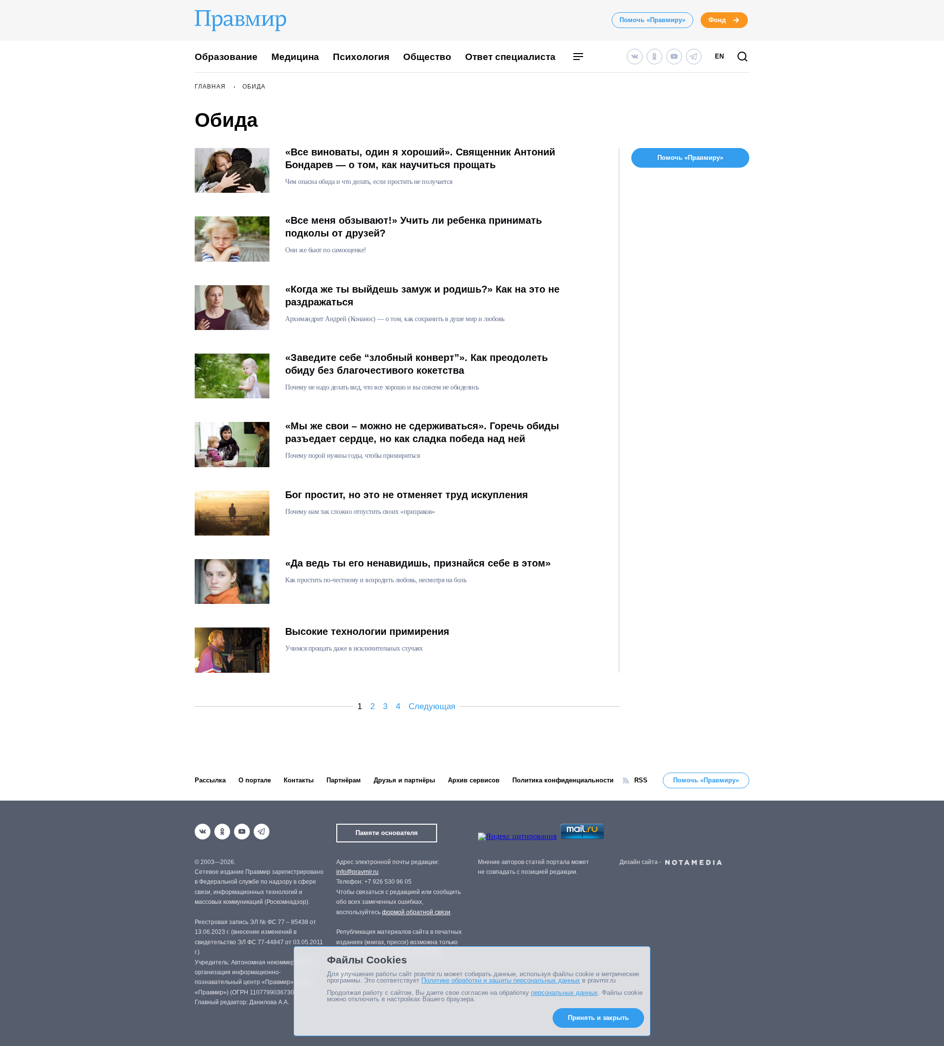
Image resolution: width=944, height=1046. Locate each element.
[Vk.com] (635, 56)
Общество (427, 57)
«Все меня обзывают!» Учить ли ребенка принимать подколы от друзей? (413, 227)
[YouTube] (674, 56)
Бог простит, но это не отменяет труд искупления (406, 494)
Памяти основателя (386, 833)
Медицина (295, 57)
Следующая (432, 706)
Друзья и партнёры (404, 780)
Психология (361, 57)
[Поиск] (742, 57)
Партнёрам (343, 780)
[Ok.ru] (654, 56)
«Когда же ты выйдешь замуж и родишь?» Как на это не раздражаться (422, 295)
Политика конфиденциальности (563, 780)
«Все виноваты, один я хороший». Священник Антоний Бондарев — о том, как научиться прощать (420, 158)
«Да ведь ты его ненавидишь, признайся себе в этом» (418, 563)
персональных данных (564, 992)
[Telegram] (694, 56)
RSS (641, 780)
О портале (254, 780)
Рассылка (210, 780)
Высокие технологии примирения (367, 631)
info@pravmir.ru (357, 871)
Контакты (299, 780)
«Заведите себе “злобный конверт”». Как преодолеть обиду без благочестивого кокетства (416, 364)
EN (719, 56)
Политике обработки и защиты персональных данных (500, 980)
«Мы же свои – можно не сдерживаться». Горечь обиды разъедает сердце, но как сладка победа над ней (422, 432)
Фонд (717, 20)
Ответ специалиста (510, 57)
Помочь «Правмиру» (652, 20)
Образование (226, 57)
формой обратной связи (416, 912)
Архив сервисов (474, 780)
